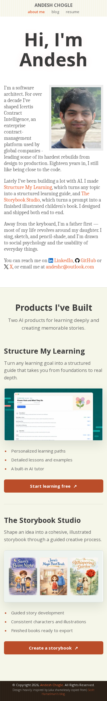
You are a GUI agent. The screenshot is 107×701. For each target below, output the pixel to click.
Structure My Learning (28, 187)
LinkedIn (63, 261)
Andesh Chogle (51, 685)
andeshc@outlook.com (70, 267)
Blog (55, 11)
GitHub (88, 261)
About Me (36, 11)
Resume (72, 11)
